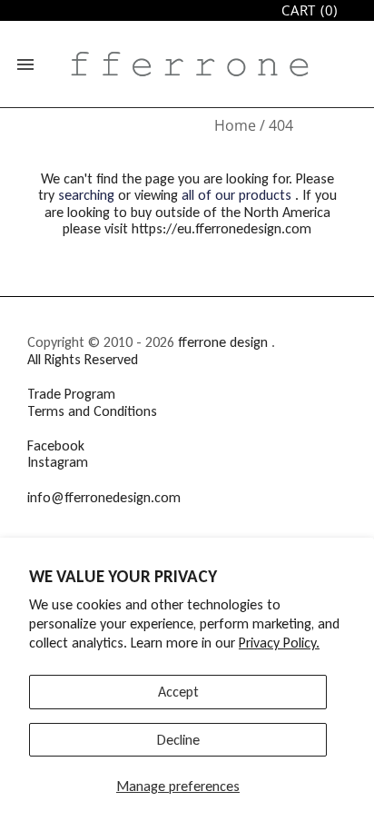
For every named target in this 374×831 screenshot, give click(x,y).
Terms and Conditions (92, 411)
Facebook (55, 445)
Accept (178, 691)
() (309, 10)
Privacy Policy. (279, 642)
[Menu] (25, 64)
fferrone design (223, 342)
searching (86, 194)
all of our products (236, 194)
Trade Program (71, 393)
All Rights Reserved (82, 359)
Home (235, 125)
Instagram (57, 461)
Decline (178, 739)
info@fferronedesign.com (104, 497)
